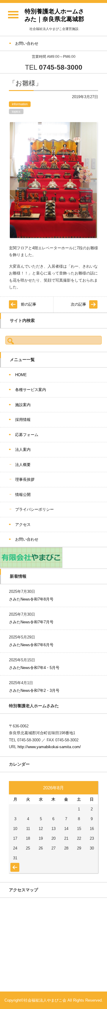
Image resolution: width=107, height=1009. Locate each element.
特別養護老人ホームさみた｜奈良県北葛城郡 (54, 15)
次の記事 (78, 304)
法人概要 (23, 464)
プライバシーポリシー (34, 509)
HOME (21, 375)
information (20, 104)
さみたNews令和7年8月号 (31, 599)
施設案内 (23, 405)
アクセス (23, 524)
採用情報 (23, 419)
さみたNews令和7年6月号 (31, 645)
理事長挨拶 (24, 479)
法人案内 (23, 449)
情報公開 (23, 494)
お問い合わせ (26, 539)
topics (16, 111)
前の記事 (28, 304)
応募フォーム (26, 434)
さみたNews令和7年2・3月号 (34, 690)
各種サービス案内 (30, 389)
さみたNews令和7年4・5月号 (34, 667)
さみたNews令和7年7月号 (31, 622)
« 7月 (14, 864)
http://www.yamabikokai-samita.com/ (49, 747)
